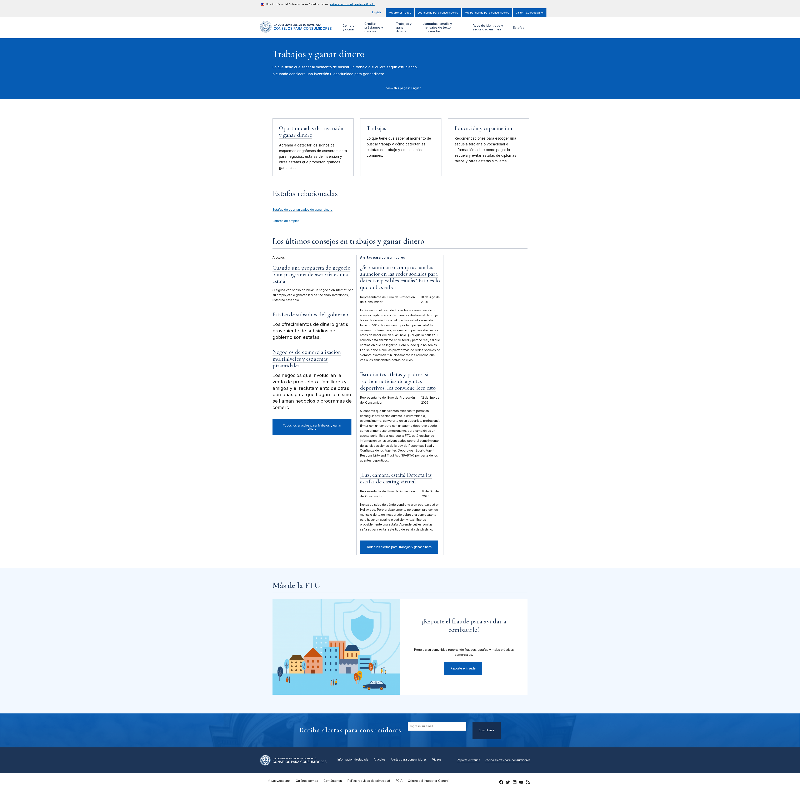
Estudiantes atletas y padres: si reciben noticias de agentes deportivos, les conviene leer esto (398, 381)
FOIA (398, 781)
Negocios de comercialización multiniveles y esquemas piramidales (306, 358)
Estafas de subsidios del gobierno (310, 314)
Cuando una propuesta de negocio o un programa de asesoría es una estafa (311, 274)
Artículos (379, 759)
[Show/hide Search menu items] (534, 27)
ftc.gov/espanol (279, 781)
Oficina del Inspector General (428, 781)
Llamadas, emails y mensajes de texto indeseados (437, 27)
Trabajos (376, 128)
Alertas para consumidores (409, 759)
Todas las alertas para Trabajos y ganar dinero (399, 547)
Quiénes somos (307, 781)
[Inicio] (296, 30)
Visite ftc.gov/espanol (530, 12)
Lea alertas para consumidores (438, 12)
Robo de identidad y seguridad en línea (487, 27)
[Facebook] (501, 783)
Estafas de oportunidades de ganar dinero (302, 209)
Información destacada (353, 759)
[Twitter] (508, 783)
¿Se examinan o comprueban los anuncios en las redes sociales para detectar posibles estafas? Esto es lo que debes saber (400, 277)
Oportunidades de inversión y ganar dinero (311, 131)
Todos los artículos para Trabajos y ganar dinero (312, 427)
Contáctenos (333, 781)
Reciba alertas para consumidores (487, 12)
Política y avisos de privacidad (368, 781)
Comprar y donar (348, 27)
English (376, 12)
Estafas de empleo (286, 221)
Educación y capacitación (483, 128)
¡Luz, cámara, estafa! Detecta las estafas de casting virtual (396, 478)
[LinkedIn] (514, 783)
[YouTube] (521, 783)
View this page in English (403, 88)
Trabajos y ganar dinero (403, 27)
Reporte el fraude (400, 12)
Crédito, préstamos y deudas (373, 27)
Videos (436, 759)
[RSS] (528, 783)
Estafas (518, 28)
